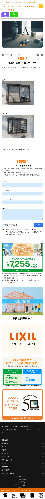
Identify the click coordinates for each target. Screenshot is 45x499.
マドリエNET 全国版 (6, 2)
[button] (21, 44)
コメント (5, 208)
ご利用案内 (22, 479)
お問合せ (14, 225)
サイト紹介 (5, 470)
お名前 (4, 181)
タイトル (5, 190)
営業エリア (15, 490)
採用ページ (32, 490)
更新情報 (5, 467)
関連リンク (22, 488)
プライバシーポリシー (22, 485)
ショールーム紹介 (8, 473)
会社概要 (8, 490)
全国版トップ (21, 476)
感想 (6, 225)
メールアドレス (7, 199)
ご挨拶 (2, 490)
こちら (9, 282)
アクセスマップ (23, 490)
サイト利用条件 (21, 482)
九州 (13, 2)
